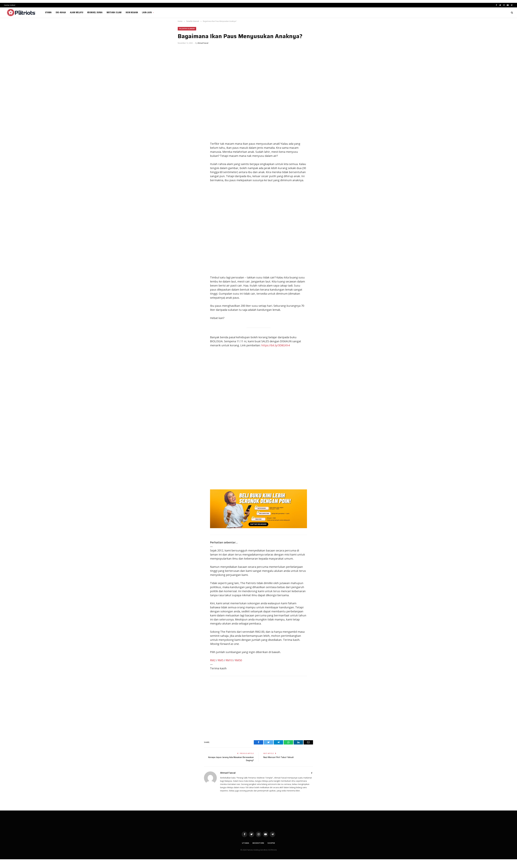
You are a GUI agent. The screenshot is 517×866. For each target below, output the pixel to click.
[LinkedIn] (182, 150)
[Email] (182, 162)
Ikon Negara (132, 12)
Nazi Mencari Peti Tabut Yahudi (278, 757)
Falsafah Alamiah (187, 28)
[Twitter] (182, 144)
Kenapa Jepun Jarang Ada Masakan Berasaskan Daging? (231, 759)
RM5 (220, 660)
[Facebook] (182, 138)
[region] (284, 228)
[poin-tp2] (258, 527)
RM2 (213, 660)
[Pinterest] (182, 156)
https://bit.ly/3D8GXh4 (275, 345)
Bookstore (258, 843)
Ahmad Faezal (203, 43)
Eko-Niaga (61, 12)
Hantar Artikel (9, 5)
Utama (48, 12)
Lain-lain (147, 12)
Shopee (271, 843)
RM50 (238, 660)
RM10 (229, 660)
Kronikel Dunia (94, 12)
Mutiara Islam (114, 12)
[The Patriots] (21, 12)
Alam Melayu (76, 12)
